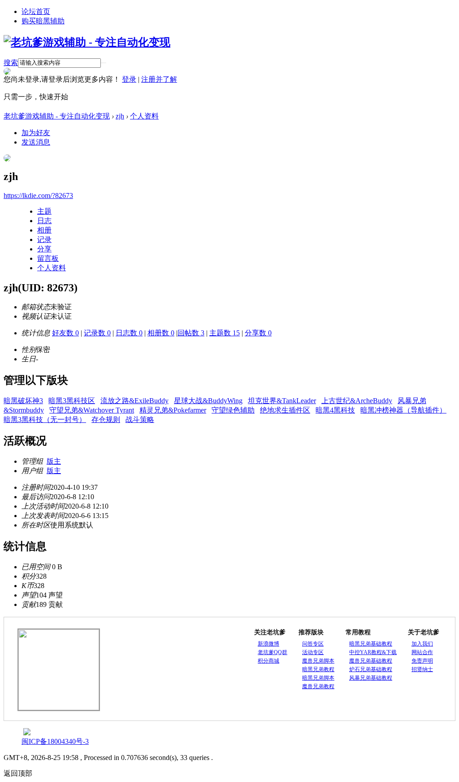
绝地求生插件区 (285, 410)
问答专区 (313, 644)
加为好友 (36, 132)
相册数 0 (160, 333)
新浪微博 (268, 644)
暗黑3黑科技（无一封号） (45, 419)
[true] (103, 62)
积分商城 (268, 661)
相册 (44, 230)
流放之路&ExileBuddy (134, 400)
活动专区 (313, 652)
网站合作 (422, 652)
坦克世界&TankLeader (282, 400)
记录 (44, 239)
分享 (44, 249)
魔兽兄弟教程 (318, 686)
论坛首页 (36, 11)
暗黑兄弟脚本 (318, 678)
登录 (129, 79)
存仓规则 (105, 419)
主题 (44, 211)
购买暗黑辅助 (43, 21)
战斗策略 (140, 419)
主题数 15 (224, 333)
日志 (44, 220)
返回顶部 (18, 773)
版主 (54, 461)
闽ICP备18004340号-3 (55, 741)
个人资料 (144, 116)
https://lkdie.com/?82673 (38, 195)
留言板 (48, 258)
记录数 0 (97, 333)
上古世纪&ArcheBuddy (356, 400)
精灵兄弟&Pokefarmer (172, 410)
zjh (120, 116)
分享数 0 (258, 333)
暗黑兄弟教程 (318, 669)
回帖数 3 (191, 333)
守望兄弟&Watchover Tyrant (91, 410)
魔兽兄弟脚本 (318, 661)
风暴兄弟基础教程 (370, 678)
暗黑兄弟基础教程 (370, 644)
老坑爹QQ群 (272, 652)
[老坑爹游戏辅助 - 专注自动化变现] (87, 42)
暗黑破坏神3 (23, 400)
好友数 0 (65, 333)
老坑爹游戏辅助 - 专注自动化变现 (57, 116)
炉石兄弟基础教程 (370, 669)
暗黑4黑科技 (335, 410)
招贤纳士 (422, 669)
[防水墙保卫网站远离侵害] (26, 733)
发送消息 (36, 142)
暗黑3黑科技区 (71, 400)
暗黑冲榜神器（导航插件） (403, 410)
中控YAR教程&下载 (373, 652)
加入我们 (422, 644)
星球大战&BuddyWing (208, 400)
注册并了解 (159, 79)
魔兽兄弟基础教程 (370, 661)
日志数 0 (129, 333)
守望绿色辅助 (233, 410)
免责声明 (422, 661)
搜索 (11, 62)
